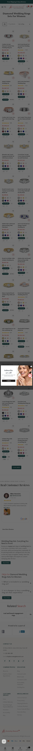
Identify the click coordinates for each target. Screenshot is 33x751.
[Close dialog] (31, 366)
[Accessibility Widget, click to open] (30, 375)
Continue (9, 380)
